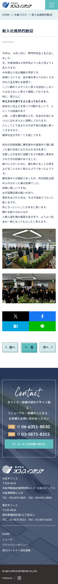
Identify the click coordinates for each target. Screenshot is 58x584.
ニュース (7, 539)
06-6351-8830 (18, 497)
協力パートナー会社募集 (16, 550)
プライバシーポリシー (15, 545)
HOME (6, 534)
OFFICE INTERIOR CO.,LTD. (23, 571)
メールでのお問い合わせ (31, 444)
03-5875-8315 (18, 519)
